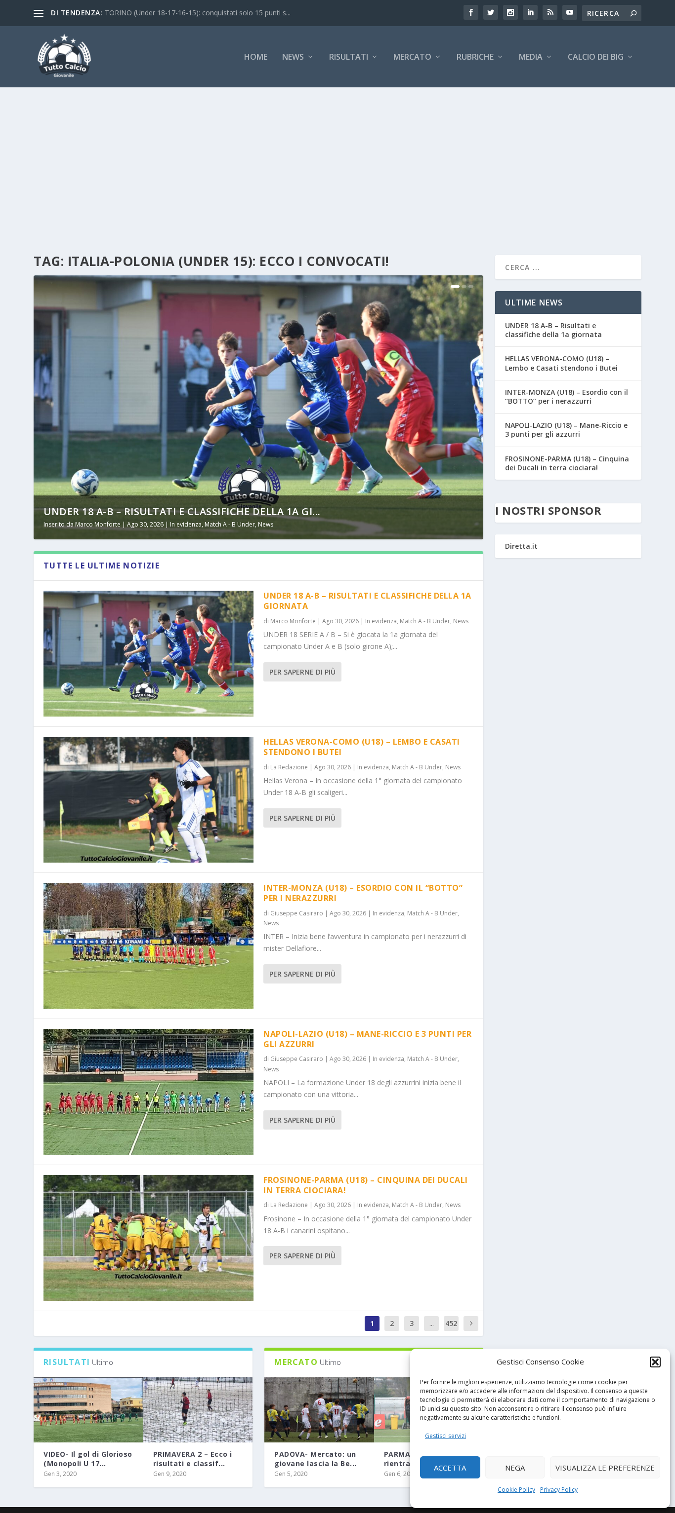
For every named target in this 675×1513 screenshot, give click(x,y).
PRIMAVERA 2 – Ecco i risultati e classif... (192, 1458)
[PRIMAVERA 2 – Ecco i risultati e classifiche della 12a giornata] (198, 1410)
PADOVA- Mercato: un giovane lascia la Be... (315, 1458)
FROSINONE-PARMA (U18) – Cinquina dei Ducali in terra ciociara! (365, 1185)
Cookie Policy (516, 1489)
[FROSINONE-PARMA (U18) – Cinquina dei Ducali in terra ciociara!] (148, 1238)
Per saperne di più (302, 672)
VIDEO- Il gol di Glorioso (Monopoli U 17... (87, 1458)
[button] (655, 1362)
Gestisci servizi (445, 1436)
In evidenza (186, 524)
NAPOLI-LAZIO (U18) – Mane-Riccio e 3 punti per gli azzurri (367, 1039)
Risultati (348, 57)
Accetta (450, 1468)
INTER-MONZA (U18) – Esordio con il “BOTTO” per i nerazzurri (363, 893)
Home (255, 57)
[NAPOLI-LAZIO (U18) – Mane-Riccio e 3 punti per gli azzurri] (148, 1092)
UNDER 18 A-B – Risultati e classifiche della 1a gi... (182, 511)
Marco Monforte (98, 524)
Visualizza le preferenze (605, 1468)
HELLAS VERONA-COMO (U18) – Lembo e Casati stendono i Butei (361, 746)
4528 (451, 1331)
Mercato (412, 57)
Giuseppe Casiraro (296, 913)
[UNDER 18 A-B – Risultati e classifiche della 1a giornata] (148, 654)
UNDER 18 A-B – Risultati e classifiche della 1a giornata (367, 600)
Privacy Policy (559, 1489)
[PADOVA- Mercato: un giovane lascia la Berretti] (319, 1410)
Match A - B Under (230, 524)
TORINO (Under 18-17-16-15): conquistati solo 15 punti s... (198, 12)
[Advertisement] (337, 161)
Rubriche (475, 57)
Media (531, 57)
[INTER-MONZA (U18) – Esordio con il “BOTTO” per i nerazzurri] (148, 946)
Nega (515, 1468)
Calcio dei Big (596, 57)
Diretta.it (521, 546)
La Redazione (289, 767)
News (293, 57)
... (431, 1323)
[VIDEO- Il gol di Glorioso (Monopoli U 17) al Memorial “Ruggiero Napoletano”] (88, 1410)
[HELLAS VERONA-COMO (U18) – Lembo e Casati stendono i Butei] (148, 800)
